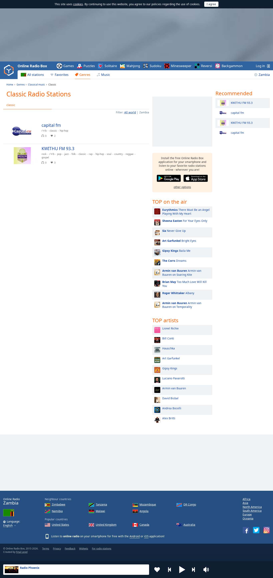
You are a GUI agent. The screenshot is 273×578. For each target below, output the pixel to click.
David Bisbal (170, 398)
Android (135, 536)
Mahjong (133, 66)
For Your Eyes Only (184, 221)
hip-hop (64, 130)
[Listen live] (142, 127)
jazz (66, 154)
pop (59, 154)
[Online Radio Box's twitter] (256, 530)
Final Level (22, 552)
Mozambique (147, 504)
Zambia (264, 74)
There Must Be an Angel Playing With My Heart (186, 211)
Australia (189, 524)
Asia (245, 503)
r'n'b (44, 130)
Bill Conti (168, 338)
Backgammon (232, 66)
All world (130, 112)
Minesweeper (181, 66)
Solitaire (111, 66)
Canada (144, 524)
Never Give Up (174, 231)
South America (252, 511)
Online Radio (11, 501)
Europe (247, 514)
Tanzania (101, 504)
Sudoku (155, 66)
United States (60, 524)
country (118, 154)
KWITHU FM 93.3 (242, 102)
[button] (182, 569)
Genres (84, 74)
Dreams (174, 261)
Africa (246, 499)
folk (74, 154)
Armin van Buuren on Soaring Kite (181, 272)
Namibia (57, 511)
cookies (78, 4)
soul (109, 154)
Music (105, 74)
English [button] (8, 525)
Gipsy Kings (169, 368)
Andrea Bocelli (171, 408)
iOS (146, 536)
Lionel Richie (170, 328)
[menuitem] (32, 74)
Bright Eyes (179, 241)
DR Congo (189, 504)
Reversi (206, 66)
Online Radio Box (32, 65)
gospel (45, 157)
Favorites (62, 74)
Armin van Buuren (174, 388)
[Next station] (195, 569)
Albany (178, 293)
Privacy (57, 548)
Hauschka (168, 348)
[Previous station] (169, 569)
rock (44, 154)
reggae (130, 154)
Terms (45, 548)
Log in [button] (260, 66)
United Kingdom (106, 524)
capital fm (237, 112)
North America (252, 507)
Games (68, 66)
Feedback (70, 548)
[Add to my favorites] (157, 569)
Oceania (248, 518)
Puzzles (89, 66)
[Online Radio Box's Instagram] (266, 530)
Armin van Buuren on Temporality (181, 305)
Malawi (100, 511)
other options (182, 187)
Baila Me (176, 251)
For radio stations (101, 548)
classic (10, 105)
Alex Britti (168, 418)
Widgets (83, 548)
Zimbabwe (58, 504)
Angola (143, 511)
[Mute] (207, 569)
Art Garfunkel (171, 358)
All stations (35, 74)
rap (91, 154)
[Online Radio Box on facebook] (246, 530)
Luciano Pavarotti (173, 378)
